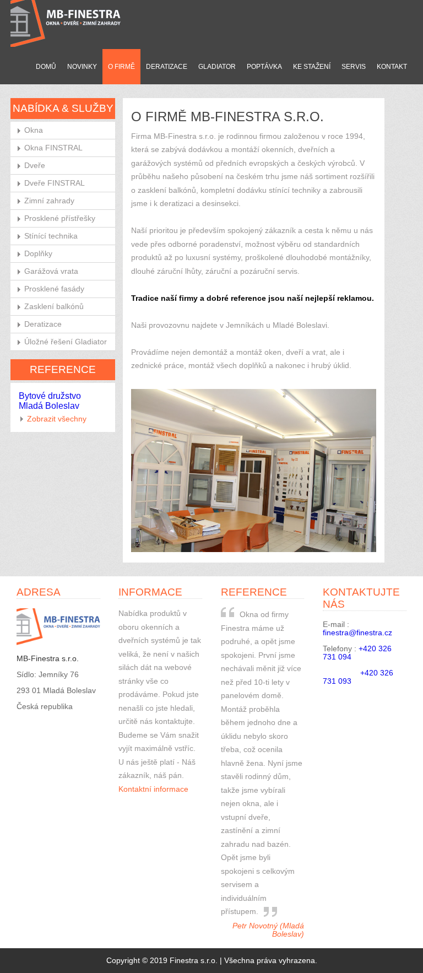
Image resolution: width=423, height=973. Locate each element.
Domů (46, 67)
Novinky (82, 67)
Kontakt (392, 67)
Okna (33, 130)
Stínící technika (51, 236)
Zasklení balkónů (54, 306)
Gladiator (217, 67)
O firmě (121, 67)
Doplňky (38, 254)
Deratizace (166, 67)
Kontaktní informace (153, 789)
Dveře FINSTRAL (54, 183)
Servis (353, 67)
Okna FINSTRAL (53, 148)
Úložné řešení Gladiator (65, 342)
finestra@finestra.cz (357, 633)
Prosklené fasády (54, 289)
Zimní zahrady (49, 201)
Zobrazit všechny (56, 419)
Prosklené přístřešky (59, 218)
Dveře (34, 165)
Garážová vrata (51, 271)
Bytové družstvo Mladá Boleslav (50, 400)
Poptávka (264, 67)
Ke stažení (311, 67)
